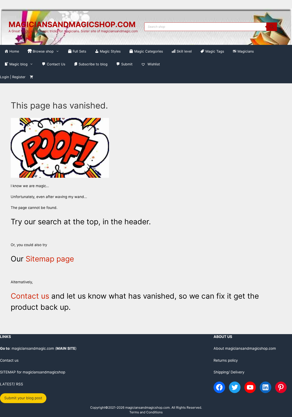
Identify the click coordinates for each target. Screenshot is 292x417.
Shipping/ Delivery (229, 372)
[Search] (271, 26)
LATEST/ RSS (11, 384)
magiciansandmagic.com (33, 348)
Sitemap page (50, 258)
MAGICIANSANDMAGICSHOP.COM (72, 24)
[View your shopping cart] (31, 76)
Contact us (30, 295)
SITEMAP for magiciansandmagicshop (32, 372)
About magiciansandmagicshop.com (245, 348)
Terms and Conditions (146, 412)
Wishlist (153, 64)
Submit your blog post (23, 398)
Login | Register (12, 77)
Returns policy (226, 360)
